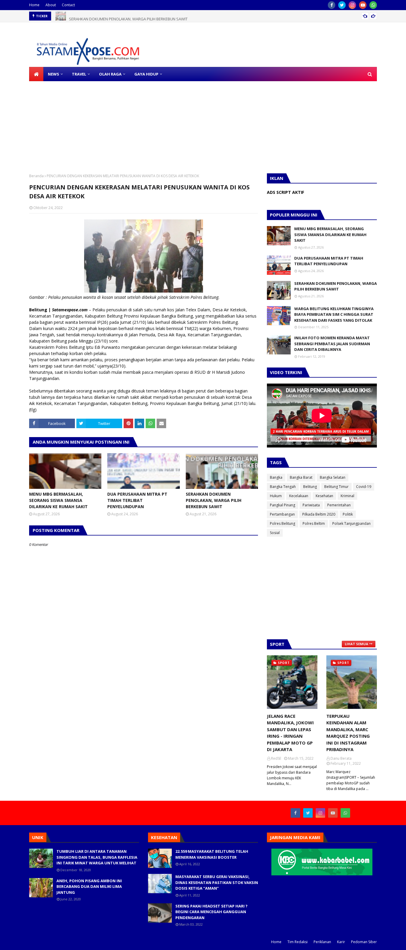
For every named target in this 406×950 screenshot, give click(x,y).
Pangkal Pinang (282, 505)
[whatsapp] (373, 5)
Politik (348, 514)
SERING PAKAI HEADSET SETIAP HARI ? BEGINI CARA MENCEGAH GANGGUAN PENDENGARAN (211, 911)
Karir (341, 941)
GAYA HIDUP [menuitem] (146, 74)
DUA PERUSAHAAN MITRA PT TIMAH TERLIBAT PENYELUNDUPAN (137, 500)
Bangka (276, 477)
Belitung (310, 486)
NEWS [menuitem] (53, 74)
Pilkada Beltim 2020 (318, 514)
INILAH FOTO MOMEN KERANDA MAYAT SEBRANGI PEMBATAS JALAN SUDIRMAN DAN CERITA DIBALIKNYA (332, 343)
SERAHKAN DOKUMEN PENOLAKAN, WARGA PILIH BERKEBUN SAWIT (128, 16)
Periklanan (322, 941)
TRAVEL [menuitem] (79, 74)
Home (34, 4)
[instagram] (352, 5)
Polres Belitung (282, 523)
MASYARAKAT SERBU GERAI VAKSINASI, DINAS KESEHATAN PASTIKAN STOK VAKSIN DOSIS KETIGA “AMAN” (216, 882)
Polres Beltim (314, 523)
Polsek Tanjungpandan (351, 523)
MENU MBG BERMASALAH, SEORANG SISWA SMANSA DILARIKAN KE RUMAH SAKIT (58, 500)
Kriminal (347, 495)
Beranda (36, 175)
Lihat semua (356, 644)
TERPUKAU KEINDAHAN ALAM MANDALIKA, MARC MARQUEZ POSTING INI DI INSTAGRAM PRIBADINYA (348, 733)
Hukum (276, 495)
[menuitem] (36, 74)
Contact (68, 4)
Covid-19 (363, 486)
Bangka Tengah (283, 486)
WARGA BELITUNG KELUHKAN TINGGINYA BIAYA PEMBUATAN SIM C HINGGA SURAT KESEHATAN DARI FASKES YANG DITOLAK (334, 314)
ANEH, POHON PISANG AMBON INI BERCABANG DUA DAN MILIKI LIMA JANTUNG (89, 886)
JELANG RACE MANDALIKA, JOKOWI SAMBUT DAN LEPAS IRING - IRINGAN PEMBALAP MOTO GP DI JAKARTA (290, 733)
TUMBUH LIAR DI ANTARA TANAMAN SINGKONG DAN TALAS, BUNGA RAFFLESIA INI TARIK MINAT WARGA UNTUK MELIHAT (96, 857)
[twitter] (342, 5)
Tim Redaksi (297, 941)
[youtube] (362, 5)
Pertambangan (282, 514)
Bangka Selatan (332, 477)
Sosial (275, 532)
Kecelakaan (298, 495)
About (50, 4)
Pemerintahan (339, 505)
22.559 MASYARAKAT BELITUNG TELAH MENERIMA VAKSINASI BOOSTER (211, 854)
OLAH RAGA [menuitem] (110, 74)
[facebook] (331, 5)
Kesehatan (324, 495)
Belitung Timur (336, 486)
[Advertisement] (178, 122)
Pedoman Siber (364, 941)
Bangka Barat (301, 477)
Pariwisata (311, 505)
